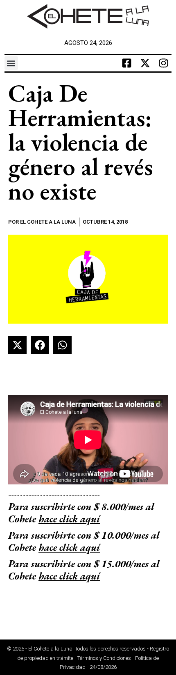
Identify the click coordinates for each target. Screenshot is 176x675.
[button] (11, 63)
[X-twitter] (145, 63)
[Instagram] (163, 63)
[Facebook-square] (126, 63)
